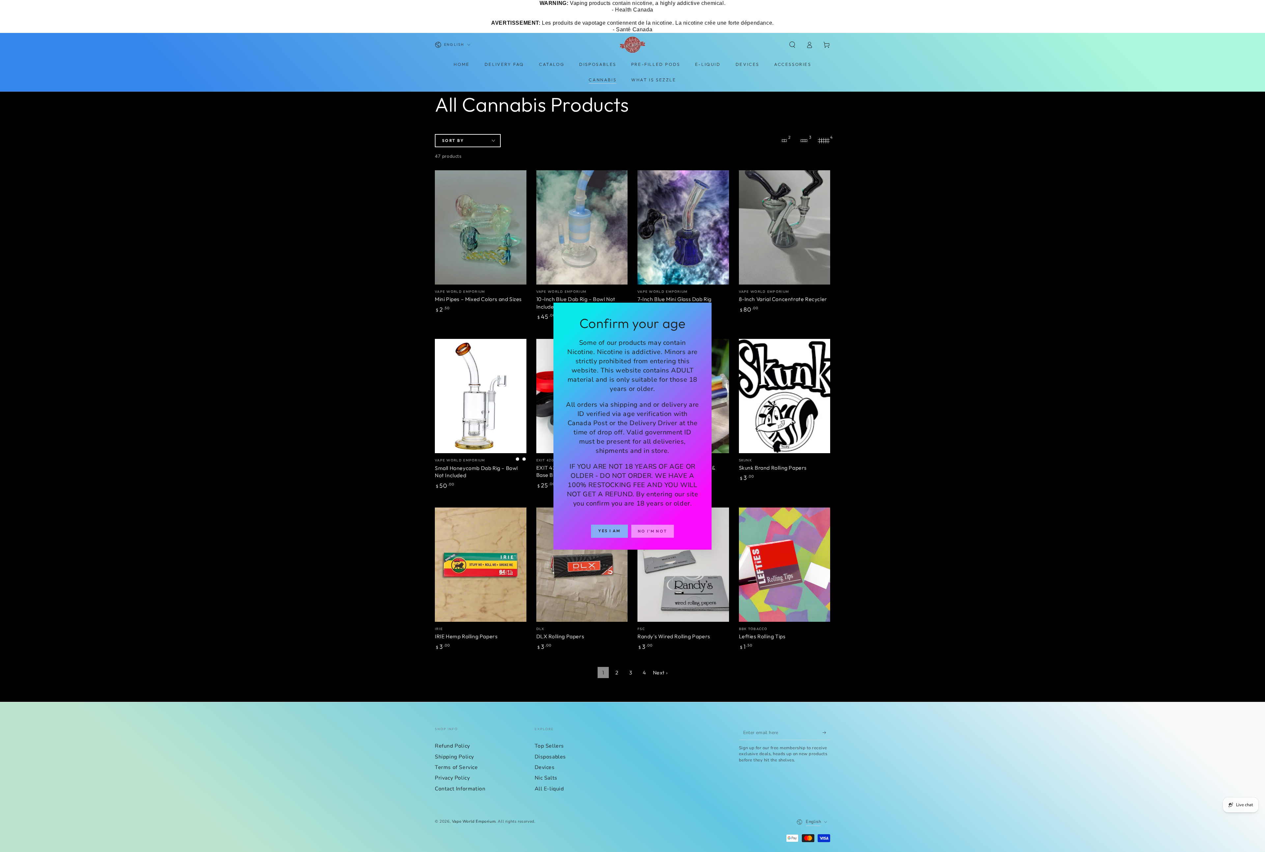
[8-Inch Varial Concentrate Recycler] (784, 227)
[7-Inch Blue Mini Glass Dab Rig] (683, 227)
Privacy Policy (452, 778)
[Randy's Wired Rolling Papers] (683, 565)
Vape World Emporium (473, 821)
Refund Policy (452, 746)
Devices (545, 767)
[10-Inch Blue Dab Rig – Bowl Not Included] (582, 227)
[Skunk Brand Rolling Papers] (784, 396)
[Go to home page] (632, 45)
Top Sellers (549, 746)
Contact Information (460, 788)
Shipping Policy (454, 756)
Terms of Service (456, 767)
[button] (792, 45)
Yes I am (609, 530)
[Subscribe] (826, 732)
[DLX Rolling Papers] (582, 565)
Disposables (550, 756)
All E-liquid (549, 788)
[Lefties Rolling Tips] (784, 565)
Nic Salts (546, 778)
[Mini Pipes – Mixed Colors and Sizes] (480, 227)
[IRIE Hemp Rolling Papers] (480, 565)
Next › (660, 672)
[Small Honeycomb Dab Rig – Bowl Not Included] (480, 396)
